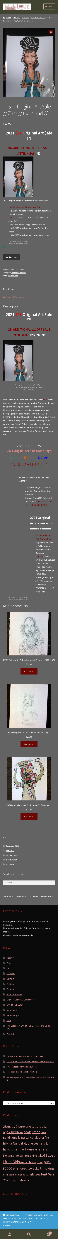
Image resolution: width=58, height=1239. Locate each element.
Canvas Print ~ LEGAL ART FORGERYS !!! (25, 1056)
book (20, 1132)
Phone (31, 1162)
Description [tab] (8, 289)
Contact (10, 978)
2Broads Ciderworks (17, 1126)
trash (13, 1180)
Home (8, 17)
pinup (39, 1162)
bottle (36, 1132)
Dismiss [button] (6, 1225)
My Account (9, 1234)
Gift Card (10, 984)
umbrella (23, 1180)
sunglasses (32, 1174)
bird (14, 1132)
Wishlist (10, 1034)
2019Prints (43, 1127)
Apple (7, 1132)
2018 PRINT (35, 1127)
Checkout (11, 973)
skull (38, 1168)
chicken (11, 275)
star (5, 1174)
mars (23, 1162)
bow (43, 1132)
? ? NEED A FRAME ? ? (29, 464)
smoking (47, 1168)
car (28, 1137)
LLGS (43, 1155)
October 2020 (11, 860)
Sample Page (13, 1015)
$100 (41, 457)
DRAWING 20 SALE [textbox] (28, 1103)
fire (47, 1137)
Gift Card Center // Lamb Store (20, 999)
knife (44, 1149)
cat (32, 1137)
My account (12, 1010)
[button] (51, 32)
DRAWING (25, 17)
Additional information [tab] (14, 297)
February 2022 (12, 855)
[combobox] (29, 1103)
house (29, 1149)
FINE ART (16, 17)
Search (29, 1234)
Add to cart (11, 257)
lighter (19, 1156)
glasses (33, 1143)
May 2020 (10, 864)
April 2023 (10, 850)
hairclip (8, 1149)
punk (47, 1162)
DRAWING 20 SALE (38, 17)
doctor (39, 1137)
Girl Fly (23, 1143)
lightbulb (8, 1156)
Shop (9, 1020)
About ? (10, 957)
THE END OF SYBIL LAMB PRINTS (22, 1072)
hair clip (43, 1143)
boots (27, 1132)
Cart (9, 968)
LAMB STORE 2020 (15, 1004)
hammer (19, 1149)
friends (8, 1143)
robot (7, 1168)
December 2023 (12, 846)
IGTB (37, 1149)
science (18, 1168)
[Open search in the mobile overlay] (29, 1203)
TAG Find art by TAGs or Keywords (22, 1066)
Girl (16, 275)
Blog (9, 963)
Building (8, 1137)
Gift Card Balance (14, 994)
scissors (29, 1168)
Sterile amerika (17, 1174)
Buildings (19, 1137)
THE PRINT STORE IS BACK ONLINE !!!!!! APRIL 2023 (30, 1061)
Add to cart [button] (29, 671)
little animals (32, 1156)
